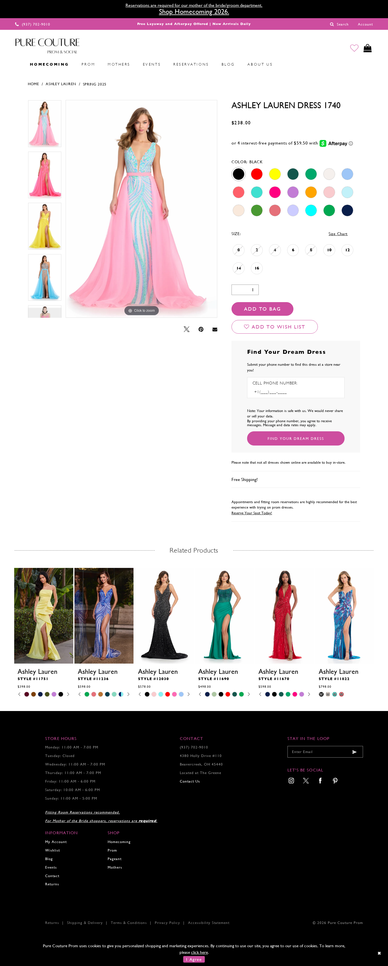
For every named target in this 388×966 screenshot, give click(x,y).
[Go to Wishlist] (354, 48)
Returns (52, 884)
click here (199, 952)
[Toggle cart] (368, 48)
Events (51, 867)
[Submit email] (354, 752)
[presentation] (43, 616)
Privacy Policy (167, 923)
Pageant (115, 859)
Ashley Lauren (61, 84)
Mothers (115, 867)
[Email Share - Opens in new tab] (214, 329)
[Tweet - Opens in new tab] (186, 329)
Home (33, 84)
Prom (112, 850)
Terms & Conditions (129, 923)
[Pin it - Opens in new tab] (201, 329)
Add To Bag (262, 309)
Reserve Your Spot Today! (251, 513)
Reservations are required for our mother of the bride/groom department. (194, 5)
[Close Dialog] (380, 953)
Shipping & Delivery (85, 923)
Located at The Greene (200, 773)
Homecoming (119, 842)
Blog (49, 859)
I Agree (194, 959)
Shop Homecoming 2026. (194, 12)
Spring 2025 (95, 84)
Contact (52, 876)
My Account (56, 842)
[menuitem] (17, 64)
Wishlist (52, 850)
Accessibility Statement (209, 923)
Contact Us (190, 781)
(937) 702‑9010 (194, 747)
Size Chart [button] (338, 233)
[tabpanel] (45, 125)
